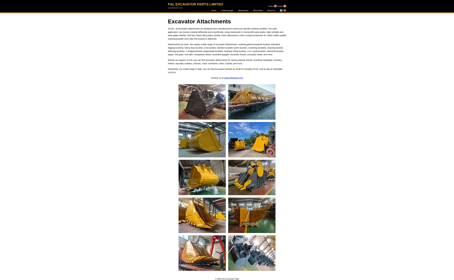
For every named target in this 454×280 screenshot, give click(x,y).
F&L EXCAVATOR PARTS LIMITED (195, 4)
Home (213, 11)
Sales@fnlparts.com (233, 78)
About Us (271, 11)
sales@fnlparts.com (175, 8)
